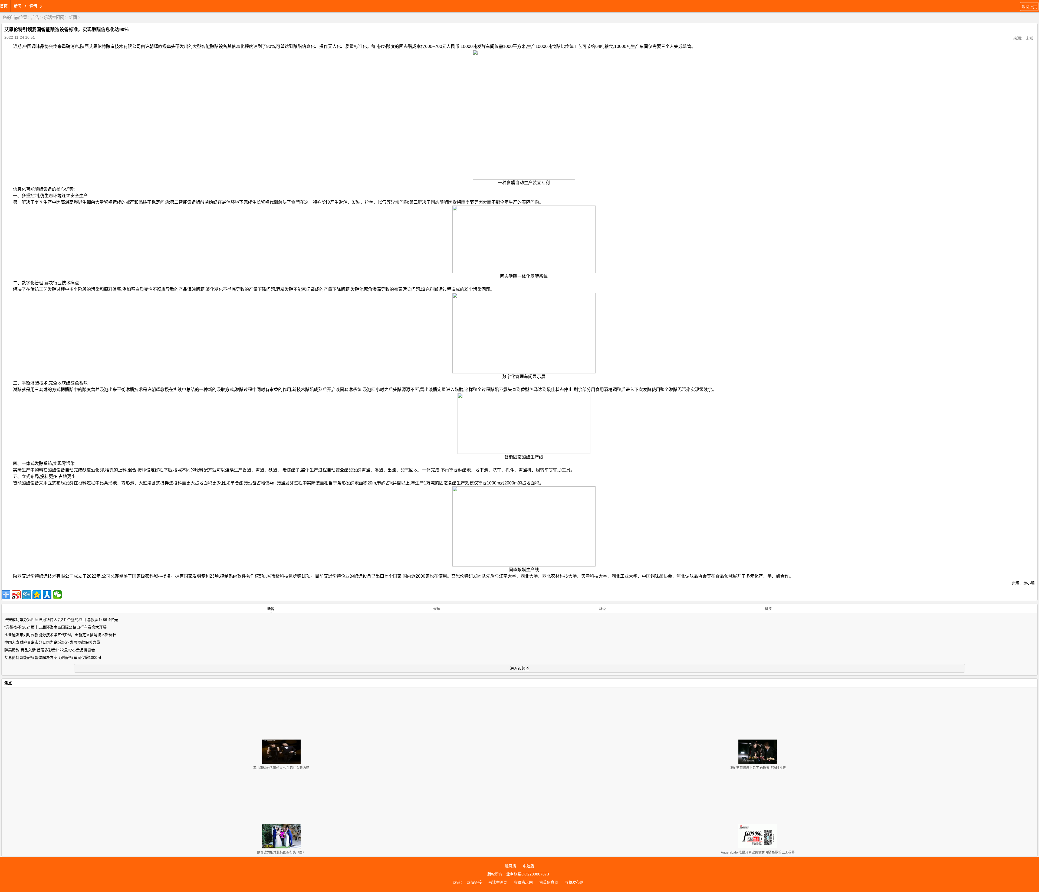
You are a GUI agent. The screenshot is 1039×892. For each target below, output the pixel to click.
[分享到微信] (57, 594)
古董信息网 (548, 882)
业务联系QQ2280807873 (527, 874)
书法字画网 (497, 882)
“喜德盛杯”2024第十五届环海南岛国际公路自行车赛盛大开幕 (55, 627)
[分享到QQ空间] (36, 594)
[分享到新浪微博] (16, 594)
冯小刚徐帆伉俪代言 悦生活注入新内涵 (281, 768)
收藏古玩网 (523, 882)
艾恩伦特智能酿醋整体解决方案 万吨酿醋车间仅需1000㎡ (52, 657)
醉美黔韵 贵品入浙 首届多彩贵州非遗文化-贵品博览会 (49, 650)
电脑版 (528, 866)
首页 (4, 6)
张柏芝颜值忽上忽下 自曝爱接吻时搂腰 (758, 768)
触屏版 (510, 866)
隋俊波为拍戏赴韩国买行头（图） (281, 852)
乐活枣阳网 (54, 17)
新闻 (73, 17)
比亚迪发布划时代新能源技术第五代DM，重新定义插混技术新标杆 (60, 635)
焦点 (8, 683)
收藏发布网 (574, 882)
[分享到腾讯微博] (26, 594)
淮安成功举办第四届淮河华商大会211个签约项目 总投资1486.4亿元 (61, 619)
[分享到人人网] (47, 594)
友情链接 (474, 882)
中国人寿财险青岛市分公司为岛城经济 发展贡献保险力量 (52, 642)
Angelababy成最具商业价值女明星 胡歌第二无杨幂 (758, 852)
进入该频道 (519, 668)
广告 (35, 17)
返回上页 (1029, 7)
